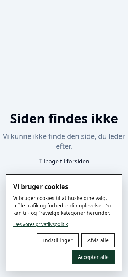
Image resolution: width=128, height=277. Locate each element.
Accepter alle (93, 257)
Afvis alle (98, 240)
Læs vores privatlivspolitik (40, 224)
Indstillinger (58, 240)
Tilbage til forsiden (64, 161)
